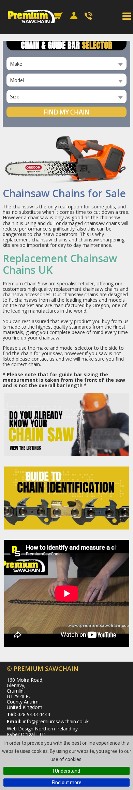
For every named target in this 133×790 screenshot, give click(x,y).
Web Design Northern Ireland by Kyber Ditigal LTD (42, 731)
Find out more (67, 782)
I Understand (66, 771)
